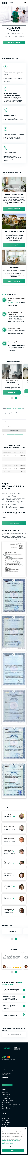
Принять (13, 1150)
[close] (27, 865)
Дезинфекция (6, 1092)
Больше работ (12, 392)
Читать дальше (14, 523)
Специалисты (6, 1120)
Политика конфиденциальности (8, 1059)
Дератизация (6, 1094)
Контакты (4, 1126)
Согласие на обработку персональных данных (11, 1061)
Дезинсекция (12, 931)
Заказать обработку (14, 208)
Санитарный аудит (7, 1100)
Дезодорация (6, 1096)
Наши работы (6, 1118)
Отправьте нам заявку (13, 302)
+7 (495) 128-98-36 (19, 3)
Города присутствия (14, 1034)
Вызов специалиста (14, 42)
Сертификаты (6, 1122)
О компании (5, 1116)
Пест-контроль (6, 1102)
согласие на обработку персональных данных (15, 434)
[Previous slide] (12, 398)
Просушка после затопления (11, 1104)
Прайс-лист (5, 1124)
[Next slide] (16, 398)
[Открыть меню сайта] (25, 3)
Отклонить (13, 1146)
